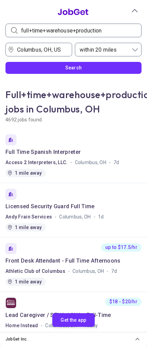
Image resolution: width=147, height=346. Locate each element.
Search (73, 67)
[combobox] (41, 49)
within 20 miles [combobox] (98, 49)
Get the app (73, 320)
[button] (73, 339)
